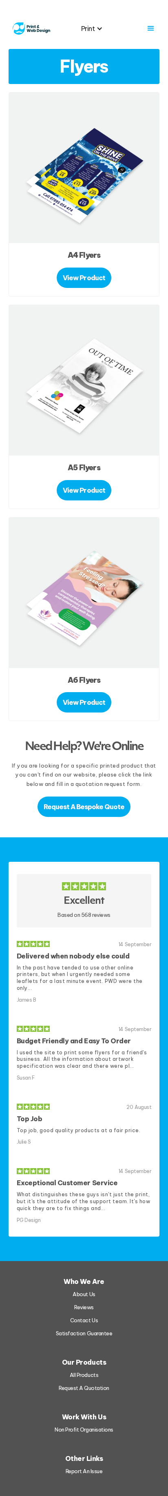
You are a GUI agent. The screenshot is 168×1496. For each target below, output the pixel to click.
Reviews (84, 1307)
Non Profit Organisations (84, 1429)
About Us (84, 1294)
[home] (30, 28)
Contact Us (84, 1320)
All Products (84, 1375)
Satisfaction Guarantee (84, 1333)
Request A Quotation (84, 1388)
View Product (84, 278)
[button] (96, 28)
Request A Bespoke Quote (84, 807)
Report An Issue (84, 1471)
